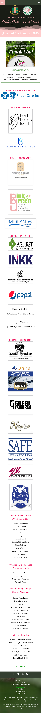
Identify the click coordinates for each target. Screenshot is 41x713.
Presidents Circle (23, 77)
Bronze (10, 77)
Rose (18, 75)
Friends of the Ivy (29, 79)
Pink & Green (7, 75)
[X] (18, 674)
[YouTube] (23, 674)
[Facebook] (14, 674)
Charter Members (11, 79)
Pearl (25, 75)
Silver (33, 75)
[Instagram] (27, 674)
